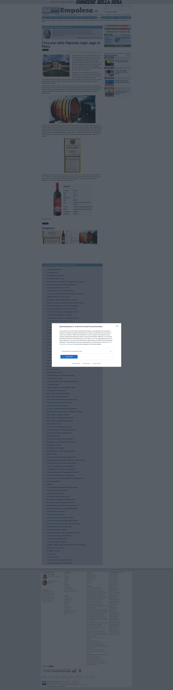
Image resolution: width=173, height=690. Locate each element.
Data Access (86, 363)
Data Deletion (76, 363)
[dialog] (86, 345)
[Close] (117, 326)
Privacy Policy (97, 363)
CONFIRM (69, 356)
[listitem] (86, 351)
